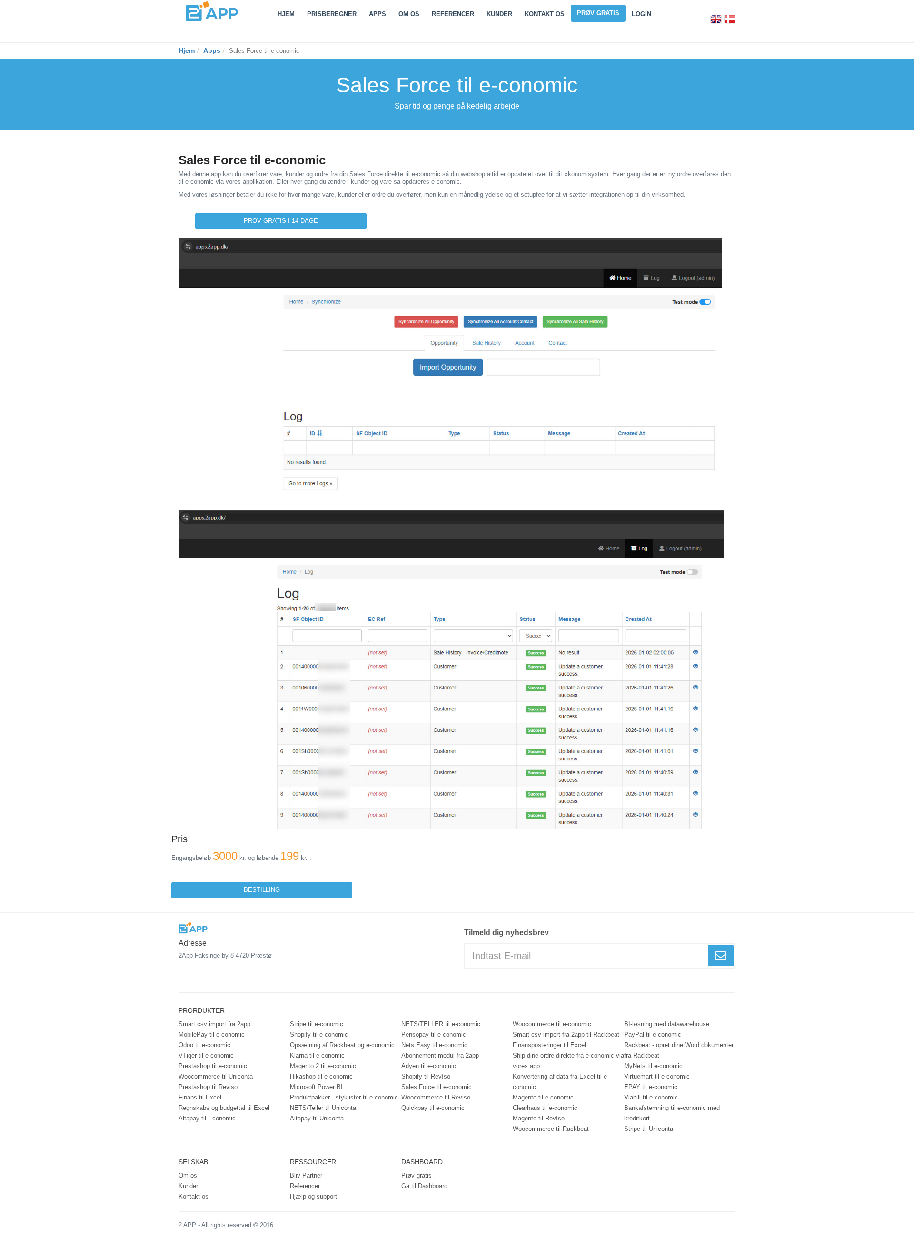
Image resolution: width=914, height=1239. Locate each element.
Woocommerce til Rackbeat (551, 1128)
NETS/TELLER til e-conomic (440, 1024)
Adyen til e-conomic (428, 1065)
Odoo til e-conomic (204, 1045)
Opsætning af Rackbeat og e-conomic (342, 1045)
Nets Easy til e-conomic (434, 1045)
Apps (377, 14)
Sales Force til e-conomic (436, 1086)
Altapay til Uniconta (317, 1118)
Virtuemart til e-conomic (657, 1076)
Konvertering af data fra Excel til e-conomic (561, 1081)
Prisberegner (332, 14)
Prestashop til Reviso (208, 1086)
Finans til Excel (200, 1097)
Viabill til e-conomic (651, 1097)
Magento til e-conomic (543, 1097)
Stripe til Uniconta (648, 1128)
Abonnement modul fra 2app (440, 1055)
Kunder (499, 14)
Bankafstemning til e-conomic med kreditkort (672, 1113)
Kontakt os (545, 14)
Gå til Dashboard (424, 1185)
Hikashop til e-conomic (321, 1076)
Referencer (453, 14)
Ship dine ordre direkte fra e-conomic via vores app (568, 1060)
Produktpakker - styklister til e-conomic (344, 1097)
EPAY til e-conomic (650, 1086)
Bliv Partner (306, 1175)
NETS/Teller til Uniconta (323, 1107)
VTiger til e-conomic (206, 1055)
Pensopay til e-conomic (433, 1034)
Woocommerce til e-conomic (552, 1024)
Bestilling (262, 889)
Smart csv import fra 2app (214, 1024)
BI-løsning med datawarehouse (666, 1024)
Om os (188, 1175)
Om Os (408, 14)
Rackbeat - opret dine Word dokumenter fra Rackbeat (679, 1050)
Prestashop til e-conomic (213, 1065)
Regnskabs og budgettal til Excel (224, 1107)
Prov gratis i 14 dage (281, 220)
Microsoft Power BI (316, 1086)
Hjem (286, 14)
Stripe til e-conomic (316, 1024)
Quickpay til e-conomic (433, 1107)
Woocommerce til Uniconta (216, 1076)
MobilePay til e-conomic (212, 1034)
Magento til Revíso (539, 1118)
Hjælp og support (313, 1196)
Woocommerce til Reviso (435, 1097)
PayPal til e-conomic (652, 1034)
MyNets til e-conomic (653, 1065)
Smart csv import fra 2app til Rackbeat (566, 1034)
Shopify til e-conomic (319, 1034)
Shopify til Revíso (425, 1076)
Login (641, 14)
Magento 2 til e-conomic (323, 1065)
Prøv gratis (598, 13)
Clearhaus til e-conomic (545, 1107)
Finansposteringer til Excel (549, 1045)
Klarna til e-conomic (317, 1055)
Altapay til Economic (207, 1118)
